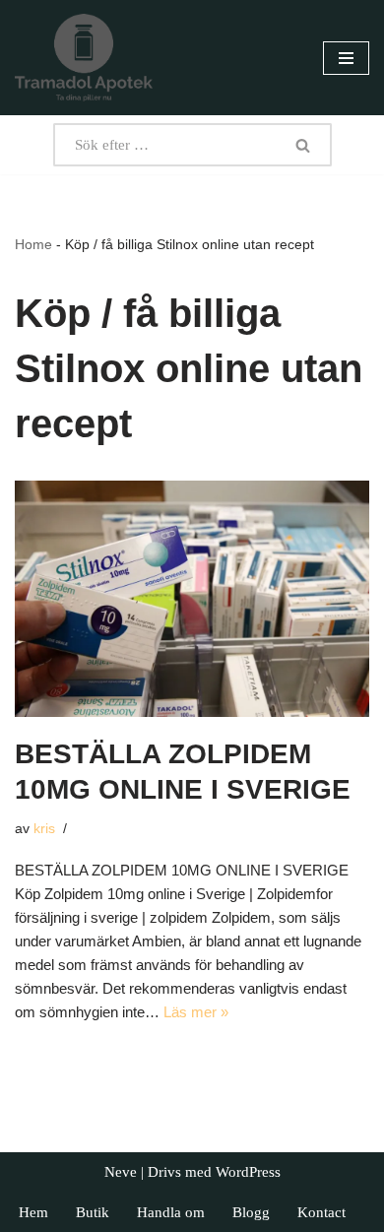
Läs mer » (195, 1012)
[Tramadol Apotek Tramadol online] (84, 57)
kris (44, 828)
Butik (92, 1212)
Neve (120, 1172)
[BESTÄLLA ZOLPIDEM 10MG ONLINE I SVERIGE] (192, 599)
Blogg (251, 1212)
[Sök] (303, 144)
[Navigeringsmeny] (346, 58)
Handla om (171, 1212)
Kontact (321, 1212)
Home (33, 244)
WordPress (248, 1172)
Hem (33, 1212)
